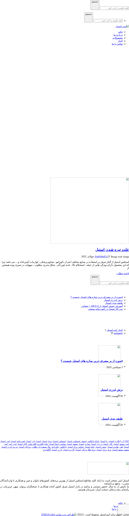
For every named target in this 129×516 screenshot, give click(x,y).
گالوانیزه (47, 450)
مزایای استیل (25, 447)
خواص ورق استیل (75, 447)
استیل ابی (36, 441)
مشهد (126, 450)
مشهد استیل (117, 450)
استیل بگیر (114, 444)
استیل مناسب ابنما (63, 444)
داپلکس (63, 447)
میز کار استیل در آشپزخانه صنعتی (105, 309)
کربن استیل (56, 450)
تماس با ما (117, 509)
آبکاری (118, 441)
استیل (44, 441)
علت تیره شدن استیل (112, 250)
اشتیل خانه (49, 444)
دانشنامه (118, 333)
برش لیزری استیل (113, 300)
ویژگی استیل (81, 450)
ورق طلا (91, 450)
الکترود (40, 444)
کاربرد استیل (69, 450)
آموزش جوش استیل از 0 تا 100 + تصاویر (102, 306)
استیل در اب (102, 444)
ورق (109, 450)
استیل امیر (11, 441)
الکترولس (32, 444)
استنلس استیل (73, 441)
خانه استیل (89, 447)
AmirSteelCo (101, 256)
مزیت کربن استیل (9, 447)
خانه (120, 503)
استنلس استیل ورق (57, 441)
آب (122, 441)
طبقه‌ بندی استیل (114, 303)
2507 (127, 441)
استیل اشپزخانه (24, 441)
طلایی (34, 447)
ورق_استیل (101, 450)
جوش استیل (101, 447)
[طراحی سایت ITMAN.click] (59, 514)
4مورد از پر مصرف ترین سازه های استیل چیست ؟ (96, 297)
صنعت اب (42, 447)
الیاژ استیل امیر (20, 444)
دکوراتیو (55, 447)
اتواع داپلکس (93, 441)
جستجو (95, 1)
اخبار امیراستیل (115, 330)
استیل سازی (90, 444)
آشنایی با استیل (107, 441)
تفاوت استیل (113, 447)
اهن (121, 447)
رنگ (49, 447)
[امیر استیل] (122, 26)
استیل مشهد (78, 444)
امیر (10, 444)
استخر (84, 441)
